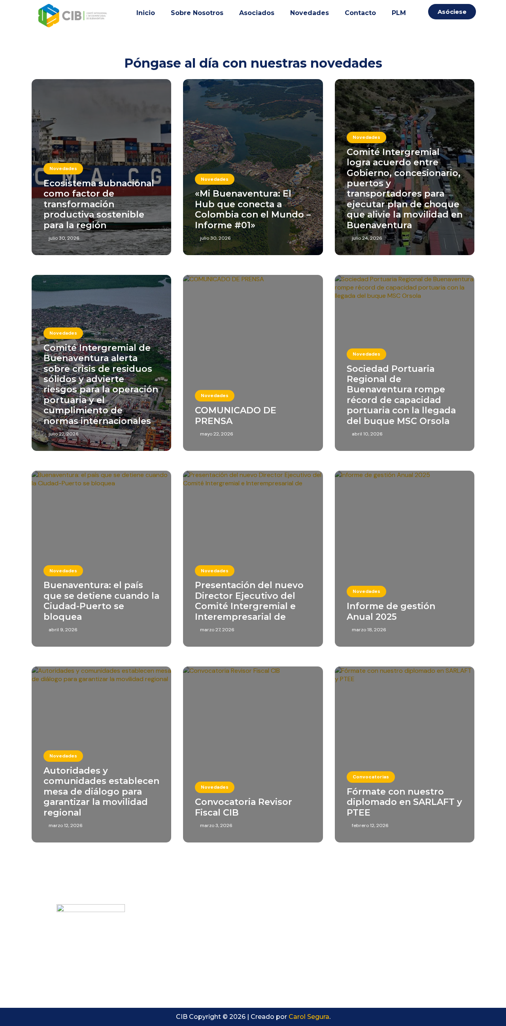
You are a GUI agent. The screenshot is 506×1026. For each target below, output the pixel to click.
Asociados (256, 13)
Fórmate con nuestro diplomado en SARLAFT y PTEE (404, 802)
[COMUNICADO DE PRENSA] (253, 363)
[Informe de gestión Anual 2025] (404, 559)
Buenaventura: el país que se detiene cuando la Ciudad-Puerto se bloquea (101, 601)
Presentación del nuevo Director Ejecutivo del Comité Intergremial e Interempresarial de (249, 601)
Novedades (309, 13)
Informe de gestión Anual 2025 (391, 611)
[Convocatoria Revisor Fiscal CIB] (253, 754)
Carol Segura (309, 1016)
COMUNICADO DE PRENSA (235, 415)
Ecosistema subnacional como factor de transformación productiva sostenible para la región (98, 204)
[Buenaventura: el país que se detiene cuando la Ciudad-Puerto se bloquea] (101, 559)
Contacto (360, 13)
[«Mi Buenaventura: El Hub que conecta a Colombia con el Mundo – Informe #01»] (253, 167)
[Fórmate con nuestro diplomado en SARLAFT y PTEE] (404, 754)
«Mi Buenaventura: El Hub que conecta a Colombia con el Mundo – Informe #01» (253, 209)
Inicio (145, 13)
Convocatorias (371, 777)
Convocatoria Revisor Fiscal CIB (243, 807)
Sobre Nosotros (197, 13)
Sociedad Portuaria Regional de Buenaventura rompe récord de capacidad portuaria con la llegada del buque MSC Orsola (401, 394)
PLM (399, 13)
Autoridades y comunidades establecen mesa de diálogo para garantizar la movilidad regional (101, 791)
